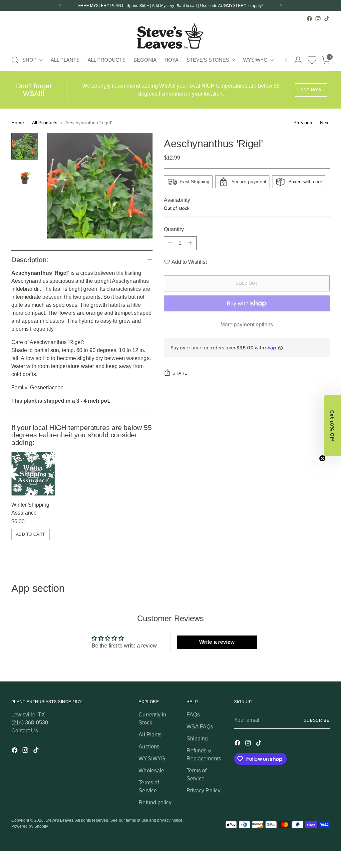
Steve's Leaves (59, 820)
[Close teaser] (322, 458)
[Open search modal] (15, 60)
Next (325, 122)
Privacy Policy (203, 790)
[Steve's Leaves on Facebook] (309, 19)
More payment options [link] (246, 324)
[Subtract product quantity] (170, 243)
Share (179, 373)
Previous (302, 122)
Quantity (174, 229)
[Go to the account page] (298, 60)
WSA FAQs (199, 726)
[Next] (280, 5)
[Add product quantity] (190, 243)
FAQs (193, 714)
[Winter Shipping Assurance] (33, 474)
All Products (44, 122)
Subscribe (317, 720)
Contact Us (24, 730)
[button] (332, 425)
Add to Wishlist (189, 262)
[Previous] (60, 5)
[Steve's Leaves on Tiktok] (327, 19)
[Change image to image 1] (24, 146)
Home (17, 122)
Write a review (216, 642)
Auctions (149, 746)
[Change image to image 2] (24, 177)
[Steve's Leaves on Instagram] (318, 19)
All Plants (150, 734)
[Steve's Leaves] (170, 36)
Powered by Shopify (29, 826)
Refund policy (155, 802)
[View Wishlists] (312, 60)
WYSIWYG (152, 758)
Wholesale (151, 770)
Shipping (197, 738)
